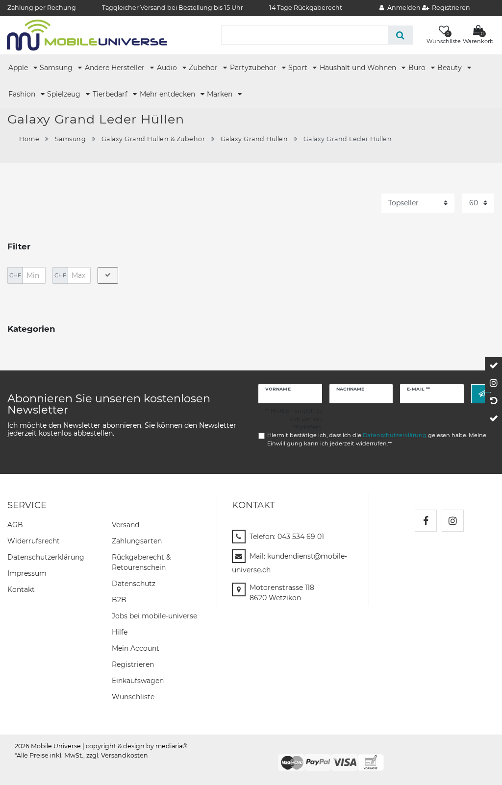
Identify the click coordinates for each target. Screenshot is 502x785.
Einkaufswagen (138, 680)
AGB (15, 524)
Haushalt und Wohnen (359, 67)
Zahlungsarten (137, 541)
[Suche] (400, 35)
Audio (168, 67)
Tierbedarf (111, 94)
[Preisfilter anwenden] (108, 275)
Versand (125, 524)
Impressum (27, 573)
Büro (417, 67)
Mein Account (135, 648)
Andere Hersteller (116, 67)
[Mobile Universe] (87, 34)
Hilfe (119, 632)
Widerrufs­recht (33, 541)
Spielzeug (64, 94)
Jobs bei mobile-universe (154, 616)
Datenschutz (133, 583)
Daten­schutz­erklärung (45, 557)
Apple (19, 67)
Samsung (57, 67)
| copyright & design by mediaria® (134, 746)
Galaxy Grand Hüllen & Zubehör (153, 139)
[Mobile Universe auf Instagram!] (452, 520)
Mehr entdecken (168, 94)
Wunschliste (133, 696)
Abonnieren (481, 393)
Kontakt (21, 589)
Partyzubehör (254, 67)
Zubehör (204, 67)
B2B (119, 599)
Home (29, 139)
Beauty (450, 67)
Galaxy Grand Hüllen (254, 139)
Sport (298, 67)
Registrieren (133, 664)
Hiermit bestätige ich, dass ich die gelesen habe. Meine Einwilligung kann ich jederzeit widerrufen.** (376, 439)
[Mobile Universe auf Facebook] (425, 520)
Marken (220, 94)
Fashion (22, 94)
